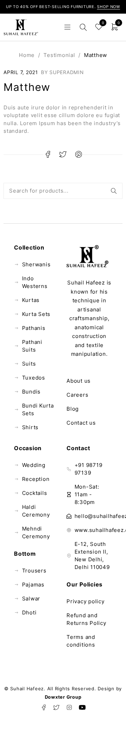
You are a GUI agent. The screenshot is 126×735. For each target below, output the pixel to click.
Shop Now (108, 6)
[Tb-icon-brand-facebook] (43, 707)
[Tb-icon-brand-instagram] (69, 707)
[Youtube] (82, 707)
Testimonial (59, 55)
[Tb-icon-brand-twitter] (56, 707)
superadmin (66, 72)
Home (27, 55)
